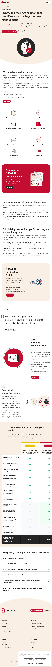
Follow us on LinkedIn (7, 631)
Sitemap (3, 661)
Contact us (4, 623)
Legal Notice (17, 661)
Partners (4, 626)
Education (33, 647)
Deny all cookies (41, 659)
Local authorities (35, 642)
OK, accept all (29, 659)
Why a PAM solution (7, 644)
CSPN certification (6, 647)
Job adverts (4, 634)
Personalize (30, 663)
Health (33, 644)
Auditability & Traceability (37, 626)
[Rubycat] (5, 2)
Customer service (6, 650)
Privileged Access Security (37, 623)
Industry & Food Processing (38, 650)
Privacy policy (10, 661)
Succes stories (5, 628)
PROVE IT (4, 642)
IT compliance (34, 628)
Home (3, 6)
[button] (48, 2)
